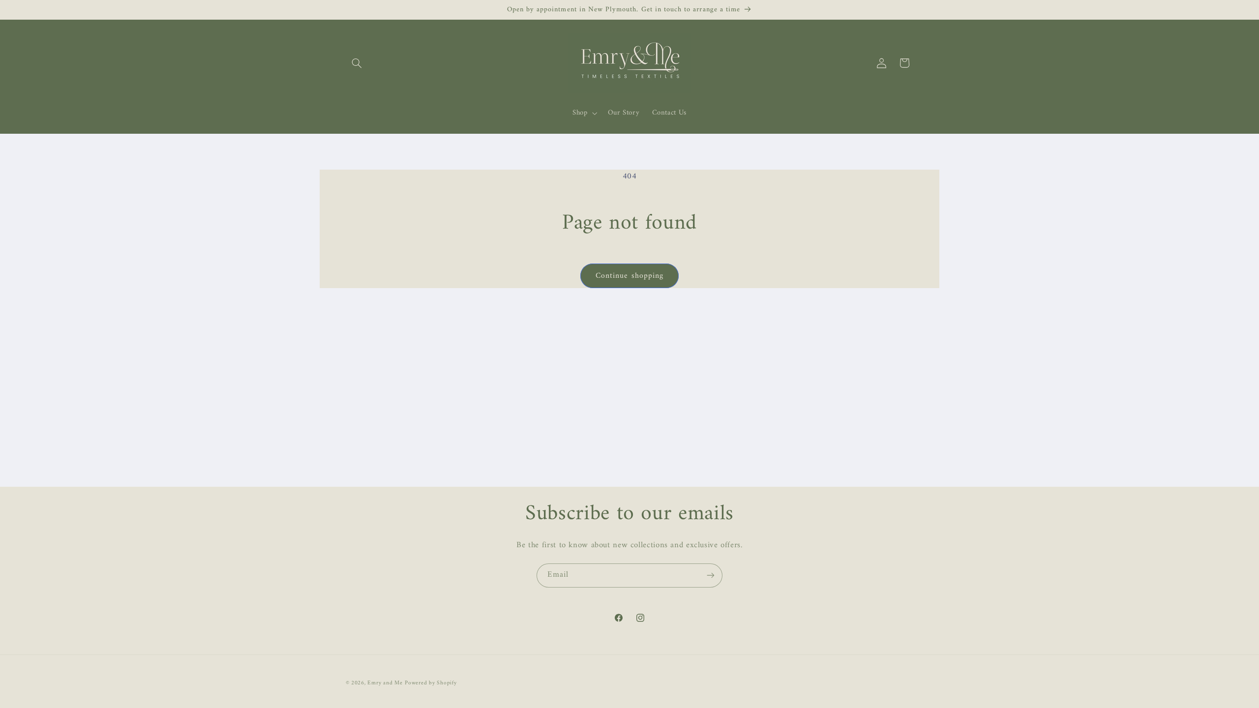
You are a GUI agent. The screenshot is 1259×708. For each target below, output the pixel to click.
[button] (357, 63)
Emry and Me (384, 683)
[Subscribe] (710, 575)
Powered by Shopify (430, 683)
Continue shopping (629, 276)
